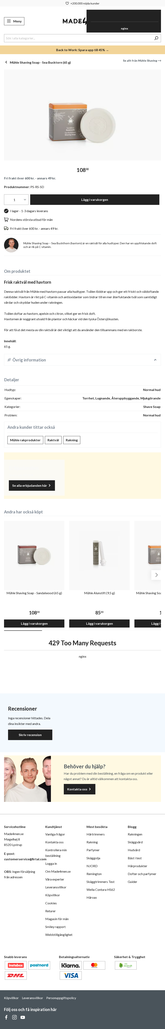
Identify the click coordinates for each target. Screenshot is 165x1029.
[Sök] (156, 38)
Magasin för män (57, 919)
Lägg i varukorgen (94, 199)
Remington (94, 874)
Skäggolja (93, 858)
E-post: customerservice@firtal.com (20, 856)
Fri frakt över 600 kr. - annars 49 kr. (30, 178)
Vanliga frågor (55, 834)
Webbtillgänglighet (58, 934)
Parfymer (93, 850)
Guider (132, 882)
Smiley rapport (55, 927)
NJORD (92, 866)
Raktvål (53, 440)
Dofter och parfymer (142, 874)
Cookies (51, 903)
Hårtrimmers (96, 834)
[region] (82, 115)
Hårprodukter (137, 866)
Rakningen (135, 834)
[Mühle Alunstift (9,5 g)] (99, 551)
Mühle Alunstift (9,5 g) (99, 593)
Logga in (51, 863)
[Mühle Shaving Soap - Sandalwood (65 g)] (34, 551)
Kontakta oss (77, 789)
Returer (50, 911)
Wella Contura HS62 (101, 889)
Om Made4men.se (58, 871)
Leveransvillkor (55, 887)
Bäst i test (135, 858)
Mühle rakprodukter (25, 440)
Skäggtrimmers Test (100, 882)
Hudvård (134, 850)
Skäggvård (135, 842)
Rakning (72, 440)
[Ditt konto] (80, 21)
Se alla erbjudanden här (30, 485)
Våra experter (54, 879)
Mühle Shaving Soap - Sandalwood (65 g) (34, 593)
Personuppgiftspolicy (61, 998)
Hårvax (92, 897)
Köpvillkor (52, 895)
